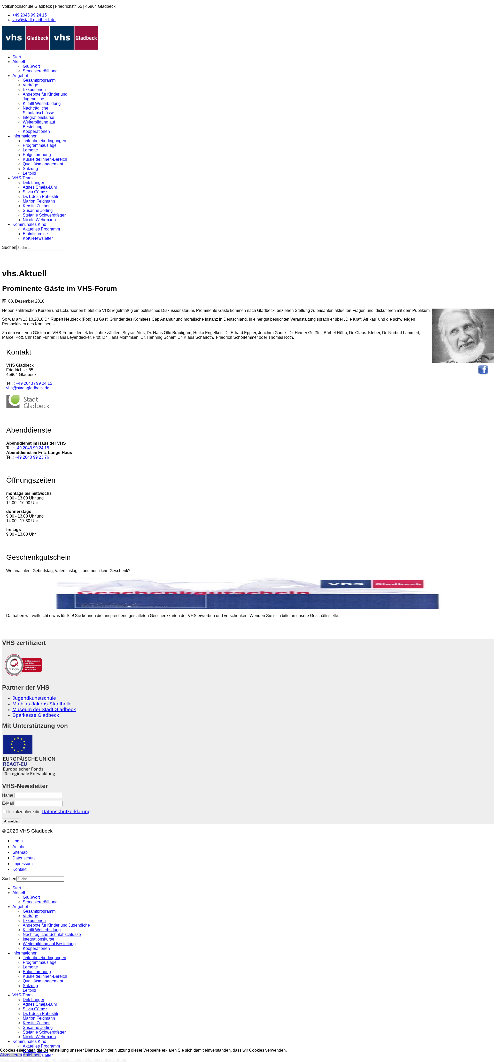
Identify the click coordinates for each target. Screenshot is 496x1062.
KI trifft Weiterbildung (42, 103)
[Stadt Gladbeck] (28, 407)
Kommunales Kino (29, 224)
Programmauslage (40, 145)
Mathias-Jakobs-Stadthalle (42, 703)
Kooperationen (36, 131)
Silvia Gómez (35, 192)
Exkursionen (34, 89)
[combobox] (40, 247)
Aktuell (18, 61)
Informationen (24, 136)
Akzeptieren (11, 1055)
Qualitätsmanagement (43, 164)
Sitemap (20, 852)
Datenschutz (23, 858)
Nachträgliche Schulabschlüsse (38, 110)
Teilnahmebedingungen (44, 140)
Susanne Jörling (38, 210)
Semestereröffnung (40, 71)
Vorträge (30, 85)
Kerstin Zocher (36, 206)
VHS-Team (22, 178)
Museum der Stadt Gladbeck (44, 709)
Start (16, 57)
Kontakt (19, 869)
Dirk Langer (33, 182)
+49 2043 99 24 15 (29, 15)
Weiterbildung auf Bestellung (39, 124)
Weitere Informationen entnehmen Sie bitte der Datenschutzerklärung (63, 1059)
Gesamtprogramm (39, 80)
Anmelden (11, 821)
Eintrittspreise (35, 234)
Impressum (22, 863)
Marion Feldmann (39, 201)
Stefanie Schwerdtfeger (44, 215)
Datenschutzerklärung (66, 811)
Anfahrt (19, 846)
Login (17, 841)
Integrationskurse (38, 117)
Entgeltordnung (37, 154)
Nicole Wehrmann (39, 220)
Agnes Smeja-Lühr (40, 187)
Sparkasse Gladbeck (35, 715)
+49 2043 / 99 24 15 (34, 383)
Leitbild (29, 173)
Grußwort (31, 66)
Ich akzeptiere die (49, 811)
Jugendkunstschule (34, 698)
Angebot (20, 75)
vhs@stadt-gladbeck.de (34, 20)
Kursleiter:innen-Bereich (45, 159)
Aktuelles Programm (41, 229)
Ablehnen (32, 1055)
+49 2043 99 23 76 (32, 457)
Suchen (9, 247)
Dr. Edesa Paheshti (40, 196)
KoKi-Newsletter (38, 238)
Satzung (30, 168)
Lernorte (30, 150)
